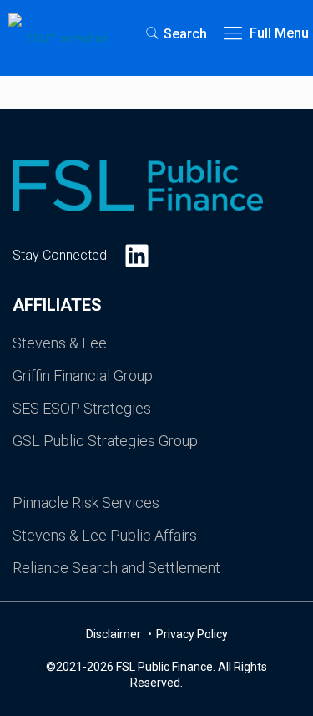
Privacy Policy (192, 634)
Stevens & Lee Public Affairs (105, 535)
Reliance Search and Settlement (116, 567)
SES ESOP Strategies (82, 408)
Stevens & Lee (60, 343)
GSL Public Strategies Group (105, 440)
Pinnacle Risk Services (86, 502)
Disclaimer (115, 634)
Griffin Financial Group (83, 375)
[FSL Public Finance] (60, 33)
